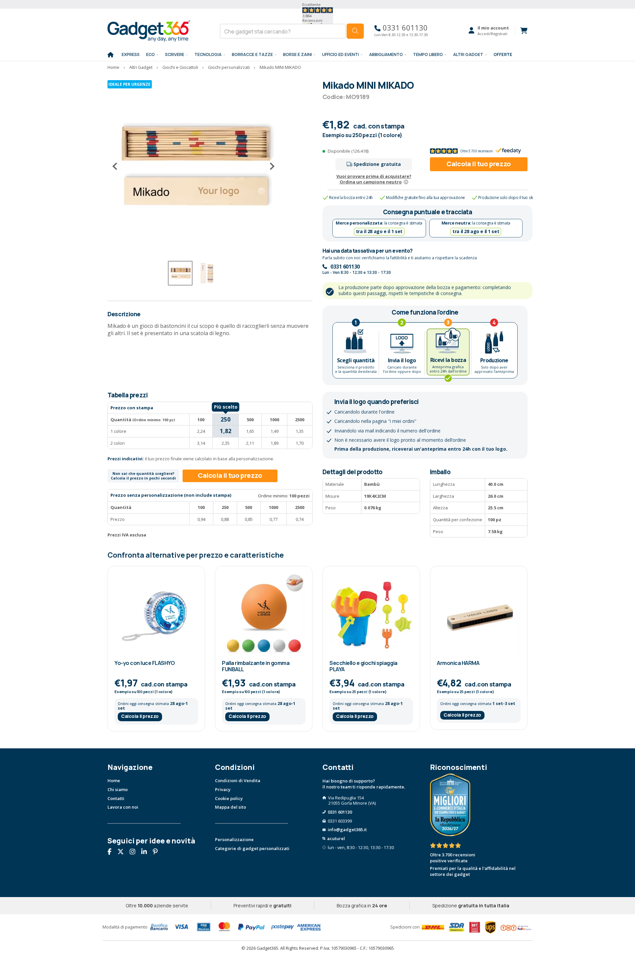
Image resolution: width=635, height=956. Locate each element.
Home (113, 780)
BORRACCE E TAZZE (252, 54)
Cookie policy (229, 798)
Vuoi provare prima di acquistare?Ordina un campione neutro (373, 179)
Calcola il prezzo (140, 716)
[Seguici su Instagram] (135, 852)
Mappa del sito (230, 807)
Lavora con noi (122, 807)
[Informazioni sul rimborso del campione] (406, 182)
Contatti (115, 798)
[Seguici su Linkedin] (146, 852)
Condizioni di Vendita (237, 780)
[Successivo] (269, 166)
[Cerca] (355, 31)
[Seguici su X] (123, 852)
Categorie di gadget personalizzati (252, 848)
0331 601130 (404, 27)
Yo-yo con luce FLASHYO (144, 663)
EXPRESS (131, 54)
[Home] (110, 55)
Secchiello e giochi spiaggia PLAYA (363, 666)
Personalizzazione (234, 839)
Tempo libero (428, 54)
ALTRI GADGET (468, 54)
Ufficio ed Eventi (340, 54)
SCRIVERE (174, 54)
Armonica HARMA (458, 663)
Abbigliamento (386, 54)
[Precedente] (117, 166)
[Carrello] (521, 30)
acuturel (336, 838)
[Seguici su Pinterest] (158, 852)
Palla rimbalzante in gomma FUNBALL (256, 666)
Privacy (223, 789)
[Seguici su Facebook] (111, 852)
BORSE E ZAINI (297, 54)
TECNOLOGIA (208, 54)
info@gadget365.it (347, 829)
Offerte (502, 54)
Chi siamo (117, 789)
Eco (150, 54)
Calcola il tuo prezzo (478, 163)
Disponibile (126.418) (348, 151)
